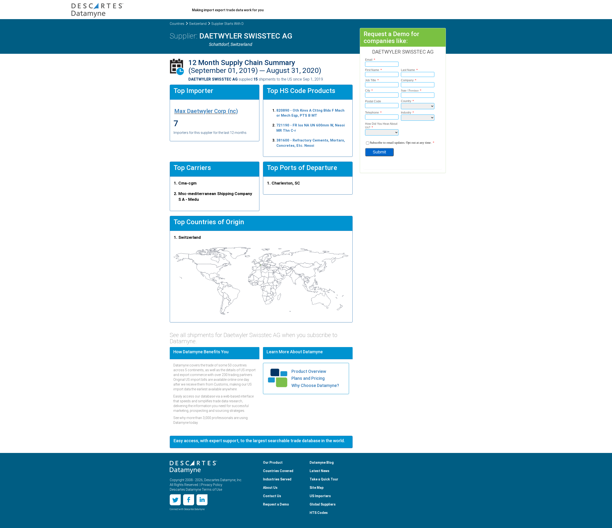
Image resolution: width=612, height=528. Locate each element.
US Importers (320, 496)
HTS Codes (319, 513)
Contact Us (272, 496)
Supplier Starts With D (227, 24)
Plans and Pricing (308, 378)
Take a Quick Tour (324, 479)
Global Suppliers (323, 504)
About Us (270, 488)
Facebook (188, 499)
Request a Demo (276, 504)
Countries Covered (278, 471)
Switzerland (198, 24)
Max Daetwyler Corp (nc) (206, 111)
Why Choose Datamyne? (315, 385)
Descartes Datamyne (193, 467)
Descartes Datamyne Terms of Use (196, 489)
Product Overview (308, 371)
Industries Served (277, 479)
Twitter (175, 499)
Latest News (319, 471)
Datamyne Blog (322, 462)
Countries (177, 24)
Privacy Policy (211, 485)
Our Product (273, 462)
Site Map (316, 488)
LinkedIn (202, 499)
